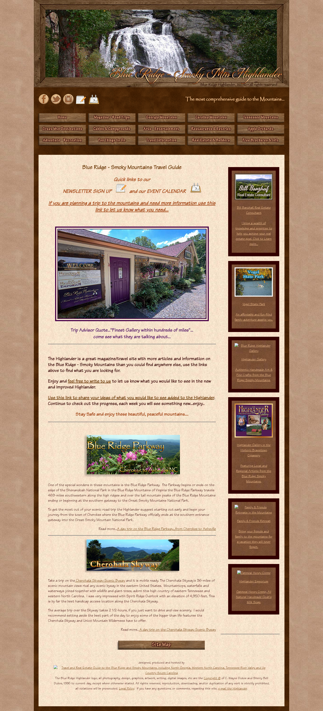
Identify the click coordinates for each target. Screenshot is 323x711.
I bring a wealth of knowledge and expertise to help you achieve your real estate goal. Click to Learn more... (254, 233)
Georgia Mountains (161, 118)
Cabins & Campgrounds (111, 129)
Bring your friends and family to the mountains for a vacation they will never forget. (253, 539)
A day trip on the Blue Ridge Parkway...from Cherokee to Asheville (166, 528)
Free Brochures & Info (261, 141)
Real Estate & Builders (211, 141)
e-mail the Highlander (232, 688)
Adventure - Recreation (62, 141)
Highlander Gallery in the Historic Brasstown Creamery (253, 463)
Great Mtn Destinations (62, 129)
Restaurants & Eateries (211, 129)
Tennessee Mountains (260, 118)
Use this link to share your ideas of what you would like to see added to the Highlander (131, 397)
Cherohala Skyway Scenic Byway (100, 580)
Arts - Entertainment (161, 129)
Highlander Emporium (254, 591)
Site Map (161, 645)
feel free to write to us (89, 381)
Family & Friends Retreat (254, 521)
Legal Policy (126, 688)
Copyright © (212, 678)
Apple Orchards (260, 129)
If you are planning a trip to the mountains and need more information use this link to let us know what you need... (131, 206)
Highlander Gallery (253, 369)
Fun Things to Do (111, 141)
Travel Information (161, 141)
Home (62, 118)
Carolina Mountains (211, 118)
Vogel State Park (254, 312)
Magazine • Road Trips (112, 118)
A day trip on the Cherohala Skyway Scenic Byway (177, 629)
